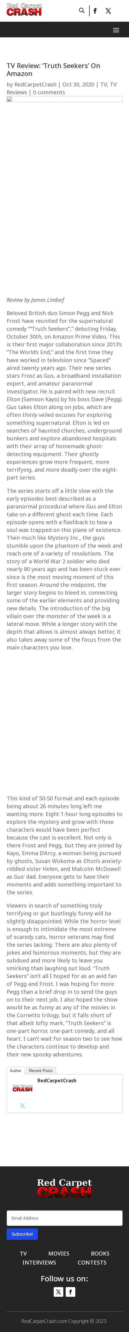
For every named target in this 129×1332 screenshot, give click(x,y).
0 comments (49, 92)
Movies (58, 1254)
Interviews (39, 1263)
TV (103, 84)
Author (15, 1070)
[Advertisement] (64, 226)
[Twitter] (22, 1105)
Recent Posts (41, 1070)
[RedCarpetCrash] (22, 1097)
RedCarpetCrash (35, 84)
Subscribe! (22, 1234)
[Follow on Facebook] (94, 10)
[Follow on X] (108, 10)
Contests (92, 1263)
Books (100, 1254)
